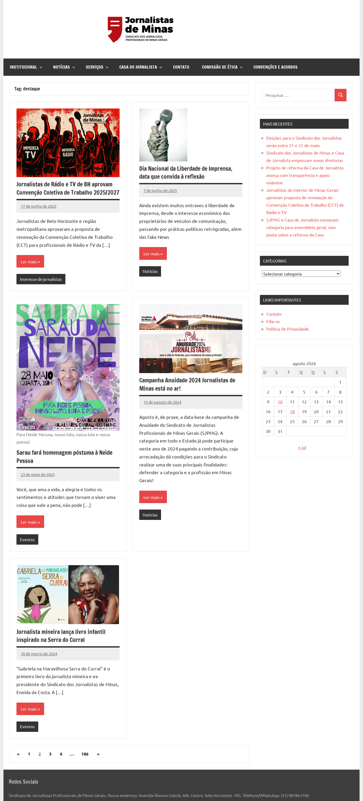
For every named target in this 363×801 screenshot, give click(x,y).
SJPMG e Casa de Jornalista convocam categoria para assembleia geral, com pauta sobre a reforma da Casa (302, 227)
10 (280, 401)
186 (84, 754)
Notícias (61, 67)
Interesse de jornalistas (41, 279)
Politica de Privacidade (287, 328)
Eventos (27, 539)
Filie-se (273, 321)
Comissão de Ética (220, 67)
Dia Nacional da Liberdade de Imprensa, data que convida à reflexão (185, 172)
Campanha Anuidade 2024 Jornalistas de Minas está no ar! (187, 384)
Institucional (23, 67)
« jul (302, 447)
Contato (181, 67)
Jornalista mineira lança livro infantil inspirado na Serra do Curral (60, 636)
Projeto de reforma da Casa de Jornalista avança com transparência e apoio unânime (304, 175)
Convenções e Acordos (276, 67)
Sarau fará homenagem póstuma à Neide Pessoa (64, 456)
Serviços (94, 67)
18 (292, 411)
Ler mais (29, 261)
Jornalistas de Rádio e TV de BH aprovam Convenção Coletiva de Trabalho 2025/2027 (67, 188)
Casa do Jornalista (138, 67)
